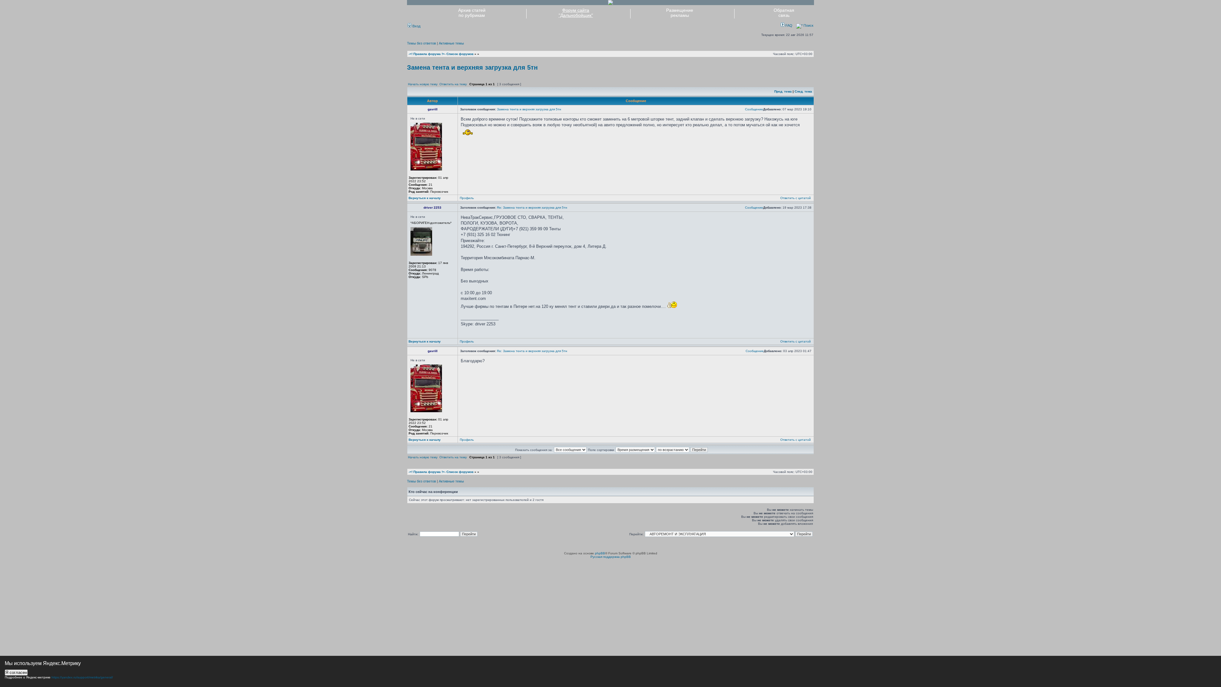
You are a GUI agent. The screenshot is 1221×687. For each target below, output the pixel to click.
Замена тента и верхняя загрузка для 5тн (472, 67)
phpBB (600, 553)
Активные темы (451, 43)
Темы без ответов (421, 43)
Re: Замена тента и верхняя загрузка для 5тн (532, 207)
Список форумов (459, 54)
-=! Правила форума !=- (427, 54)
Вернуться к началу (425, 198)
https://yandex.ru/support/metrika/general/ (82, 677)
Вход (415, 26)
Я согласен (16, 672)
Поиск (808, 25)
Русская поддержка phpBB (610, 557)
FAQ (788, 25)
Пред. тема (783, 91)
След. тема (803, 91)
